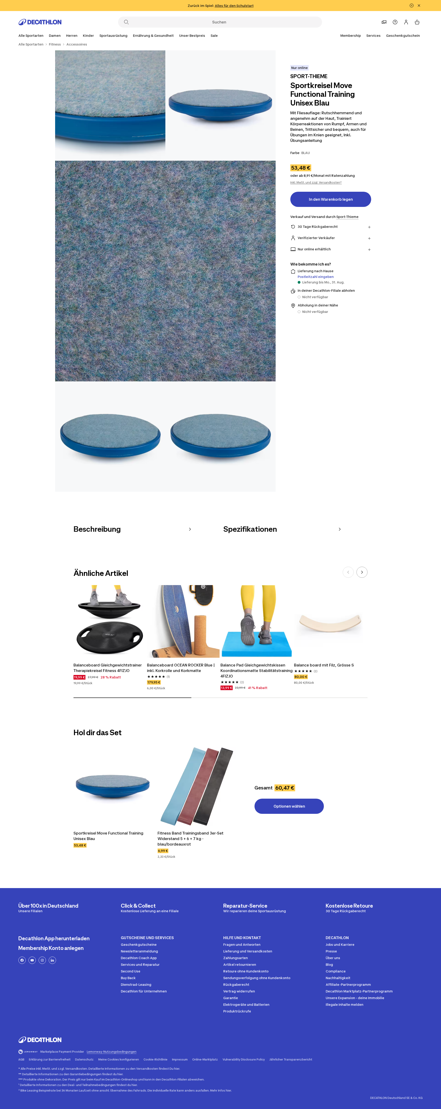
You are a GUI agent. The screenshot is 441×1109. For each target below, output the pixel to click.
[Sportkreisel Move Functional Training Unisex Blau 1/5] (220, 105)
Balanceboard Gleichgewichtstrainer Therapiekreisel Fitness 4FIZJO (108, 668)
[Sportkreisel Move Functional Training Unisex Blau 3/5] (165, 271)
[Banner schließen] (419, 5)
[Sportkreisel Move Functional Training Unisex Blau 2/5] (110, 105)
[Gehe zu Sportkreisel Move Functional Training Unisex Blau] (113, 786)
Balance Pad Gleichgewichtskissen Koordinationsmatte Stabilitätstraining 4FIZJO (256, 670)
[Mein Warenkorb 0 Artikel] (417, 22)
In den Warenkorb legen (331, 199)
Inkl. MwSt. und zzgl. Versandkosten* (316, 182)
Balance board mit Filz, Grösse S (324, 665)
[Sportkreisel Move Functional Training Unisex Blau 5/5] (220, 436)
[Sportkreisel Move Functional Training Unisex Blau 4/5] (110, 436)
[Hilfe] (395, 22)
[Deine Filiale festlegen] (384, 22)
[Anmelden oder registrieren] (406, 22)
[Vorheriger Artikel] (348, 572)
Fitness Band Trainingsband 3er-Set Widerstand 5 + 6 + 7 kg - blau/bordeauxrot (190, 838)
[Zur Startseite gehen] (40, 22)
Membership (350, 35)
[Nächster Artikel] (362, 572)
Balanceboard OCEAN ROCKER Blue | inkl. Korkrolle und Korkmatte (181, 668)
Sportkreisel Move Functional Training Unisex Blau (108, 836)
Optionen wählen (289, 806)
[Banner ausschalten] (411, 5)
